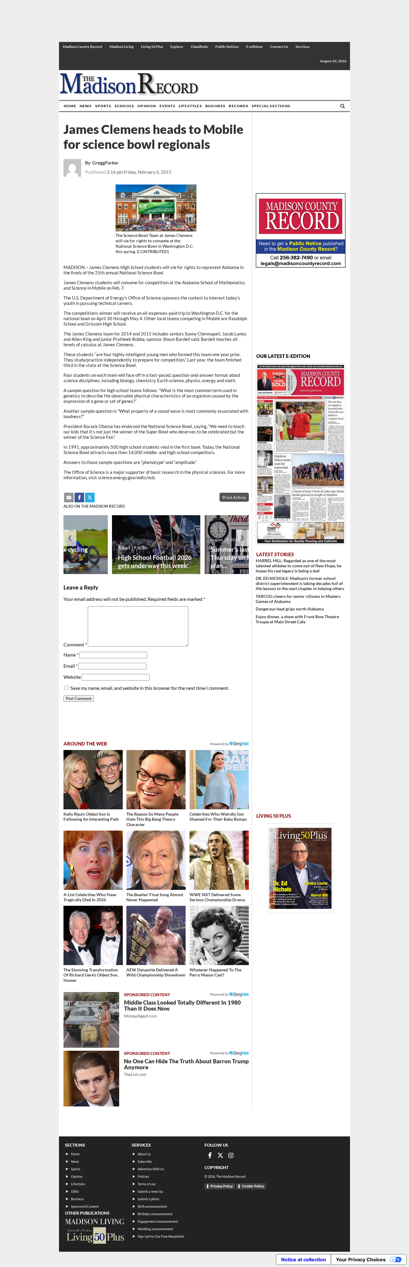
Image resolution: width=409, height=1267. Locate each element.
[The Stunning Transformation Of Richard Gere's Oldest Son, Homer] (93, 935)
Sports (103, 106)
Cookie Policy (253, 1186)
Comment (75, 644)
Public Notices (227, 46)
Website (72, 677)
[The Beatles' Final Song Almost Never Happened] (156, 860)
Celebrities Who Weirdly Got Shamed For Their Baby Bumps (218, 816)
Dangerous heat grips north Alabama (290, 608)
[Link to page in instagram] (231, 1155)
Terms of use (147, 1184)
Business (215, 106)
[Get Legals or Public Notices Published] (301, 266)
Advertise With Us (151, 1169)
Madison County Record (82, 46)
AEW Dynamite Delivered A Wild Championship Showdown (155, 972)
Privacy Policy (221, 1186)
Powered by (219, 994)
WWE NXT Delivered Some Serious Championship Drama (217, 897)
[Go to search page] (342, 106)
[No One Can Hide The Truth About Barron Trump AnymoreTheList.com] (91, 1078)
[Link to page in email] (69, 497)
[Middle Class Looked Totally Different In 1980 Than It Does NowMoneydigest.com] (91, 1020)
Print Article (234, 497)
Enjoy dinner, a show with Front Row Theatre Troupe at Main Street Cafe (297, 619)
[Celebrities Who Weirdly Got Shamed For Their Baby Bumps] (219, 779)
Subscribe (145, 1161)
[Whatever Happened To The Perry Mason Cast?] (219, 935)
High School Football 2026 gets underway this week (155, 561)
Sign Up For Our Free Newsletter (161, 1236)
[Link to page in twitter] (90, 497)
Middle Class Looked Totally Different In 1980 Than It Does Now (182, 1008)
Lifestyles (190, 106)
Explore (176, 46)
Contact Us (279, 46)
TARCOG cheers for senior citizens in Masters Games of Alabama (298, 599)
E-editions (254, 46)
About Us (144, 1154)
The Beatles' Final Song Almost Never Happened (154, 897)
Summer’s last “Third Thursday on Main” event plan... (245, 557)
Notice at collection (303, 1260)
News (86, 106)
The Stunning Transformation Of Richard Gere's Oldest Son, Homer (90, 975)
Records (238, 106)
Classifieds (199, 46)
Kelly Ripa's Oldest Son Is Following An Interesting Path (91, 816)
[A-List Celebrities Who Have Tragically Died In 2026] (93, 860)
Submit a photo (148, 1199)
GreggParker (105, 162)
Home (70, 106)
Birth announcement (152, 1206)
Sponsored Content (85, 1206)
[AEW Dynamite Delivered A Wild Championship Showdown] (156, 935)
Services (303, 46)
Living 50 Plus (152, 46)
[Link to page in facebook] (79, 497)
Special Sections (271, 106)
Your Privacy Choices (361, 1260)
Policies (143, 1176)
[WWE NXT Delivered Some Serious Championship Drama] (219, 860)
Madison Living (122, 46)
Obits (75, 1191)
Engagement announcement (158, 1221)
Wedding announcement (155, 1229)
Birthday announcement (155, 1214)
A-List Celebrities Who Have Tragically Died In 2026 (89, 897)
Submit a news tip (150, 1191)
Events (167, 106)
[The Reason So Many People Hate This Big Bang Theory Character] (156, 779)
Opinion (146, 106)
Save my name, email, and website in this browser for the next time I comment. (149, 688)
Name (70, 654)
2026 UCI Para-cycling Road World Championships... (56, 557)
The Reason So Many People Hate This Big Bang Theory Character (152, 819)
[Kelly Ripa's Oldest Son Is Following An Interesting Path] (93, 779)
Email (70, 666)
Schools (124, 106)
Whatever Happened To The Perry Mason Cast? (215, 972)
